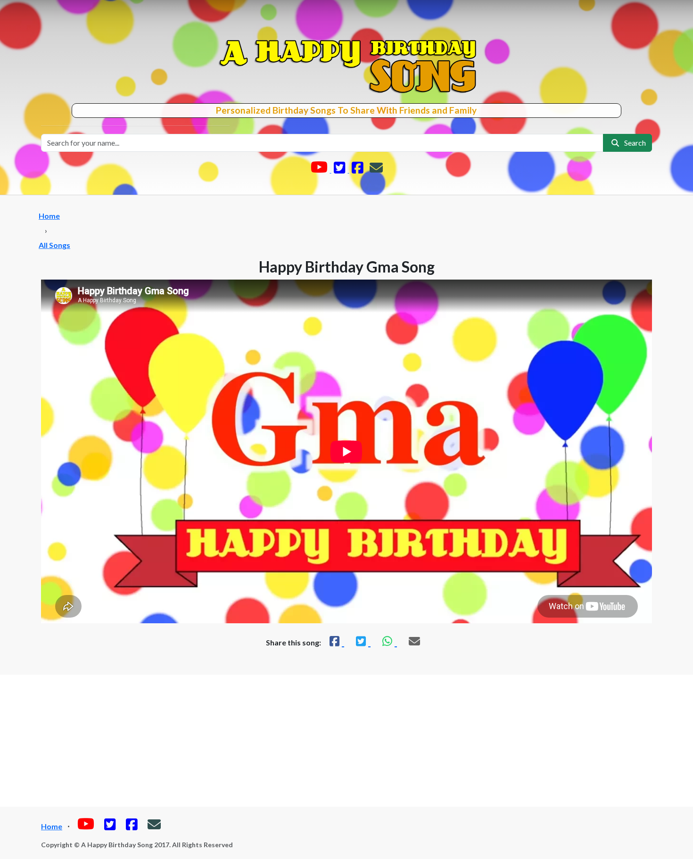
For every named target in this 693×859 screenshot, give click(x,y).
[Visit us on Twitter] (340, 169)
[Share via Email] (414, 641)
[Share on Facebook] (335, 641)
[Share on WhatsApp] (388, 641)
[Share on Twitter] (362, 641)
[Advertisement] (346, 741)
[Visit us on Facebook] (358, 169)
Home (49, 215)
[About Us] (376, 169)
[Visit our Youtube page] (319, 169)
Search (633, 142)
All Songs (54, 244)
